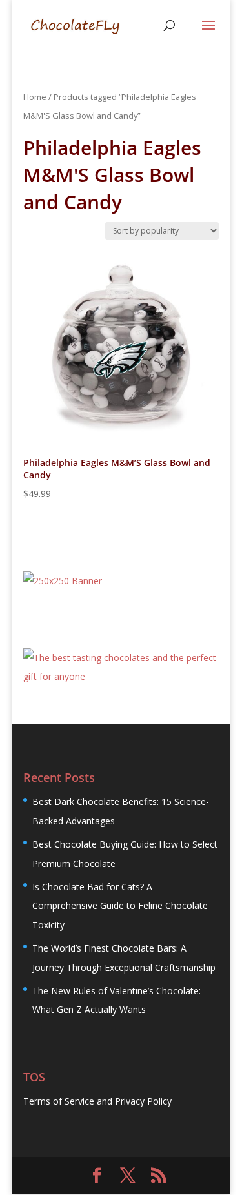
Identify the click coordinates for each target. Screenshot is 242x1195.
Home (34, 97)
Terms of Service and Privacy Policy (97, 1101)
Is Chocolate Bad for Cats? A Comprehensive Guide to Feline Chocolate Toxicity (120, 906)
